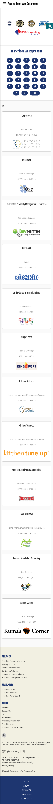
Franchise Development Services (14, 677)
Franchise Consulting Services (13, 661)
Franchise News (8, 724)
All (35, 93)
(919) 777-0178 (13, 751)
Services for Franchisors (11, 668)
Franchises (26, 794)
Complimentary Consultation (13, 674)
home (26, 781)
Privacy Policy (8, 765)
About (26, 786)
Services (26, 790)
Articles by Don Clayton (11, 721)
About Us (5, 708)
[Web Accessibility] (49, 26)
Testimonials (7, 717)
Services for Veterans (10, 671)
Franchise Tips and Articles (12, 727)
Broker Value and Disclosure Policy (17, 762)
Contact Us (6, 711)
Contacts (26, 798)
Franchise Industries (9, 692)
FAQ (3, 714)
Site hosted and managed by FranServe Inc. (18, 771)
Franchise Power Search (11, 696)
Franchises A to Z (8, 689)
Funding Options (8, 664)
